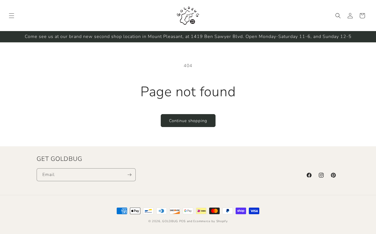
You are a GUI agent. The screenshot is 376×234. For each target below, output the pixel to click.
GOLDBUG (170, 221)
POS (182, 221)
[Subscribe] (129, 174)
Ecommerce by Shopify (210, 221)
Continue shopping (188, 120)
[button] (12, 16)
